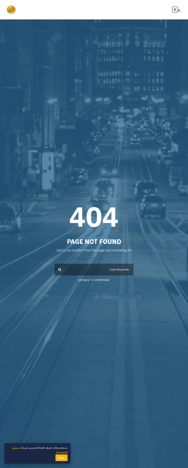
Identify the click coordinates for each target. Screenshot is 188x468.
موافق (61, 458)
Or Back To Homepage (94, 280)
